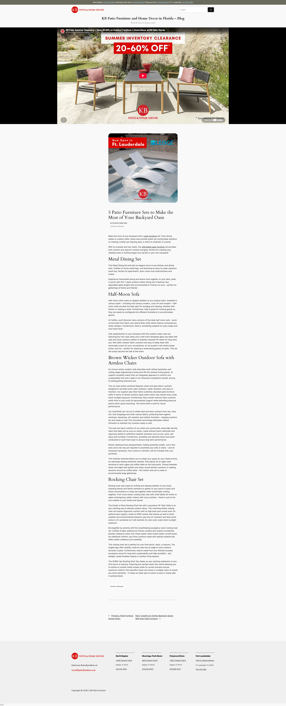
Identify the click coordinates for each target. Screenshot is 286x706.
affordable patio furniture (153, 247)
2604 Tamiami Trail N (150, 660)
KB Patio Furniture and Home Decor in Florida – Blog (143, 18)
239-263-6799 (138, 2)
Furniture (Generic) (117, 226)
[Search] (211, 9)
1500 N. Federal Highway (205, 660)
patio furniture (150, 236)
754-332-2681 (187, 2)
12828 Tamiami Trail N (124, 660)
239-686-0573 (163, 2)
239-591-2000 (109, 2)
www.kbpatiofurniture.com (84, 670)
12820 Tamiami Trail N (178, 660)
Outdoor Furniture (118, 223)
